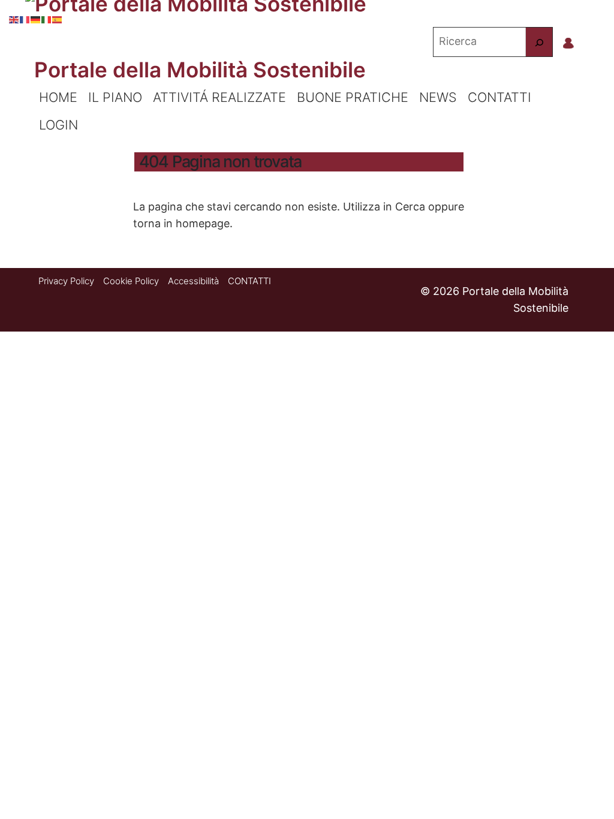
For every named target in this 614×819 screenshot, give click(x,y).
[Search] (539, 42)
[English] (14, 18)
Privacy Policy (66, 281)
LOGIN (58, 125)
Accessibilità (193, 281)
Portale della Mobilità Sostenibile (200, 69)
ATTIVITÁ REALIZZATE (219, 97)
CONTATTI (499, 97)
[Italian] (46, 18)
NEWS (438, 97)
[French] (25, 18)
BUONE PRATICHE (352, 97)
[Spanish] (57, 18)
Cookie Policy (131, 281)
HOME (58, 97)
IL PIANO (115, 97)
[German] (36, 18)
